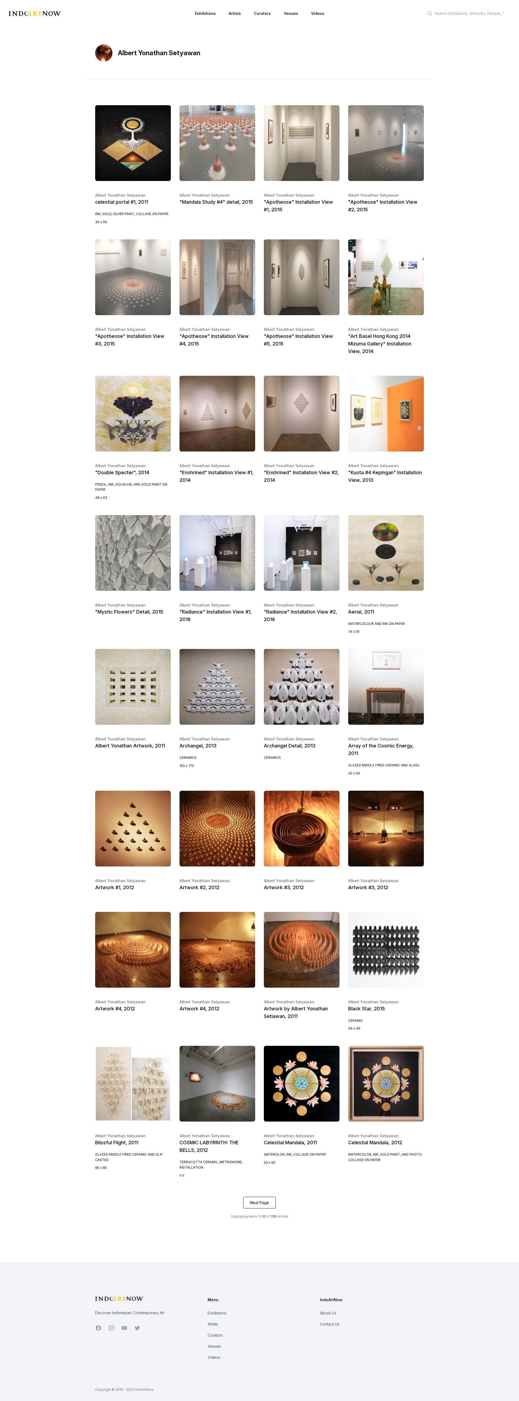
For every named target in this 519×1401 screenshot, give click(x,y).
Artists (235, 13)
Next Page (259, 1202)
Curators (262, 13)
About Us (328, 1313)
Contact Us (330, 1324)
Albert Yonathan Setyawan (120, 195)
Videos (317, 13)
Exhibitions (205, 13)
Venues (291, 13)
